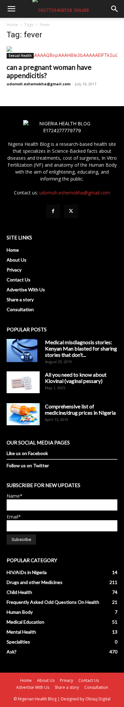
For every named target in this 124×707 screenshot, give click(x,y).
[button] (11, 9)
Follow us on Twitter (28, 465)
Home (12, 24)
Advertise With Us (26, 289)
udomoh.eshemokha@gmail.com (38, 83)
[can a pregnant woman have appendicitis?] (62, 52)
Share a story (20, 299)
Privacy (14, 269)
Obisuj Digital (97, 699)
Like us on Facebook (27, 453)
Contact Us (18, 279)
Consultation (20, 309)
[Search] (114, 9)
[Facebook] (53, 211)
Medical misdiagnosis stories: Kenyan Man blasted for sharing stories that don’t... (81, 348)
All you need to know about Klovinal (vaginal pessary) (75, 377)
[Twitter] (71, 211)
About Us (16, 260)
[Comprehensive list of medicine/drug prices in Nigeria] (23, 414)
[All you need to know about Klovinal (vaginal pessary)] (23, 382)
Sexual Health (20, 55)
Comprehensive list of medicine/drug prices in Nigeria (80, 409)
